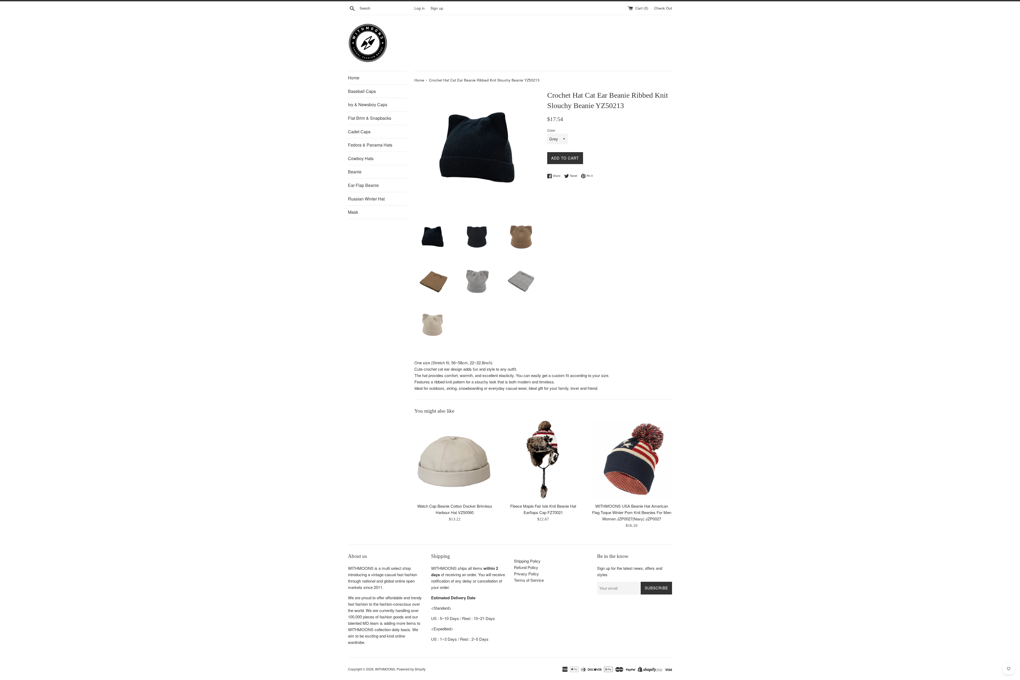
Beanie (355, 172)
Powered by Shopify (411, 669)
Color (551, 130)
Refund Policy (526, 567)
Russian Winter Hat (366, 199)
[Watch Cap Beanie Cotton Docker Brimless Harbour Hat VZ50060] (454, 460)
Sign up (437, 8)
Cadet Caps (359, 132)
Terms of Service (529, 580)
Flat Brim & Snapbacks (369, 118)
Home (353, 78)
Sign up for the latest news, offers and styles (629, 571)
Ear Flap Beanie (363, 185)
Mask (353, 212)
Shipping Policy (527, 561)
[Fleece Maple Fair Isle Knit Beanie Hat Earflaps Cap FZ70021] (543, 460)
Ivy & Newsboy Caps (367, 104)
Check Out (663, 8)
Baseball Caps (362, 91)
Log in (419, 8)
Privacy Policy (526, 573)
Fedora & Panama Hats (370, 145)
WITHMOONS (385, 669)
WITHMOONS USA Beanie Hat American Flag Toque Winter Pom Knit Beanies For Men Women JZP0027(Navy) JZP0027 (631, 512)
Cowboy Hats (360, 158)
